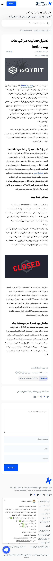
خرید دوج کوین (44, 522)
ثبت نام (11, 3)
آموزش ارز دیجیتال (43, 534)
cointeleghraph (38, 368)
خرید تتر (47, 510)
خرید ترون (46, 518)
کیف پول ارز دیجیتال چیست (40, 538)
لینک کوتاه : (43, 378)
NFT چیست (45, 542)
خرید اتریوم (46, 514)
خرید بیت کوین (45, 506)
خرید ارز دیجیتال (44, 530)
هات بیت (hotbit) (27, 86)
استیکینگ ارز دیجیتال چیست (40, 546)
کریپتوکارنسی (39, 173)
